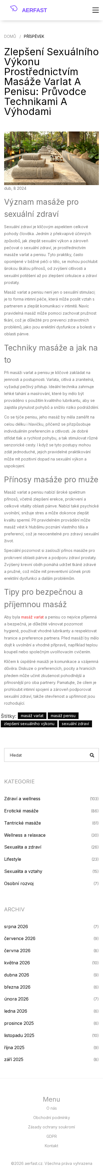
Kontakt (51, 1145)
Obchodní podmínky (51, 1117)
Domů (10, 36)
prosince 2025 (19, 1023)
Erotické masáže (21, 811)
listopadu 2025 (19, 1035)
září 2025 (13, 1059)
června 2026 (17, 950)
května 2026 (17, 962)
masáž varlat (32, 617)
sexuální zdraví (75, 723)
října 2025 (14, 1047)
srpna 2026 (16, 926)
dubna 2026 (16, 975)
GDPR (51, 1136)
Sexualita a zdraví (22, 847)
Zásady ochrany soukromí (51, 1127)
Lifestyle (12, 859)
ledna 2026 (15, 1011)
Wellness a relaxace (25, 835)
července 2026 (19, 938)
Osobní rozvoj (19, 883)
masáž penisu (63, 715)
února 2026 (16, 999)
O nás (51, 1108)
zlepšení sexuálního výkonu (29, 723)
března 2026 (17, 987)
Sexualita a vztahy (23, 871)
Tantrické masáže (22, 823)
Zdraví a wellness (22, 798)
